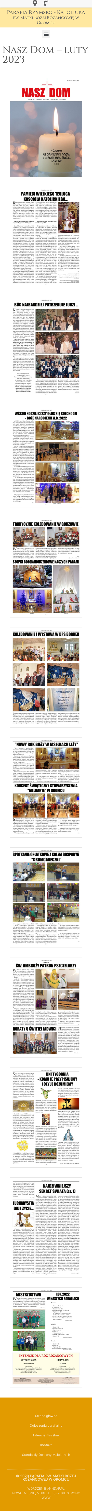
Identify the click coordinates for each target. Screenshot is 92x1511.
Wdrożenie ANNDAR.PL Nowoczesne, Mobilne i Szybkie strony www (46, 1493)
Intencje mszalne (46, 1435)
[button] (46, 34)
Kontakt (46, 1445)
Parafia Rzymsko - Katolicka (46, 17)
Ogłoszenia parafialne (46, 1425)
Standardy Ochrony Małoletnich (46, 1455)
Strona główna (46, 1416)
